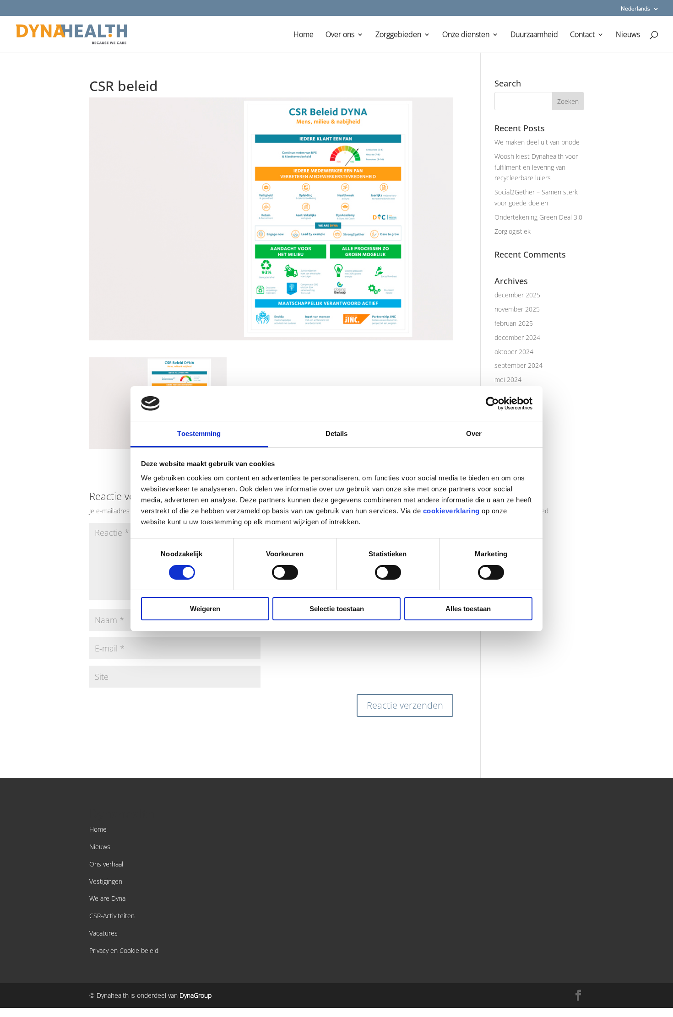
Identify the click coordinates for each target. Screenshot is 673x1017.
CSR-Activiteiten (112, 915)
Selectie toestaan (336, 609)
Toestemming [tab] (199, 433)
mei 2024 (507, 379)
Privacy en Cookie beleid (123, 950)
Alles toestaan (468, 609)
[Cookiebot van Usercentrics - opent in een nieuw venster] (492, 403)
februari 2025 (513, 323)
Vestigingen (105, 881)
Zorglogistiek (512, 231)
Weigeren (205, 609)
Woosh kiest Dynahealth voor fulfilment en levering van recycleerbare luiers (536, 167)
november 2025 (517, 309)
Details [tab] (337, 433)
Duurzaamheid (534, 35)
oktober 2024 (513, 351)
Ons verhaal (106, 864)
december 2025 (517, 295)
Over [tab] (474, 433)
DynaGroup (195, 995)
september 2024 (518, 365)
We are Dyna (107, 898)
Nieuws (628, 35)
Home (303, 35)
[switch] (285, 572)
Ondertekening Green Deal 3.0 (538, 217)
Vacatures (103, 933)
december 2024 (517, 337)
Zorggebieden (398, 35)
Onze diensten (465, 35)
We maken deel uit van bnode (537, 142)
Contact (582, 35)
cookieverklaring (451, 511)
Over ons (340, 35)
